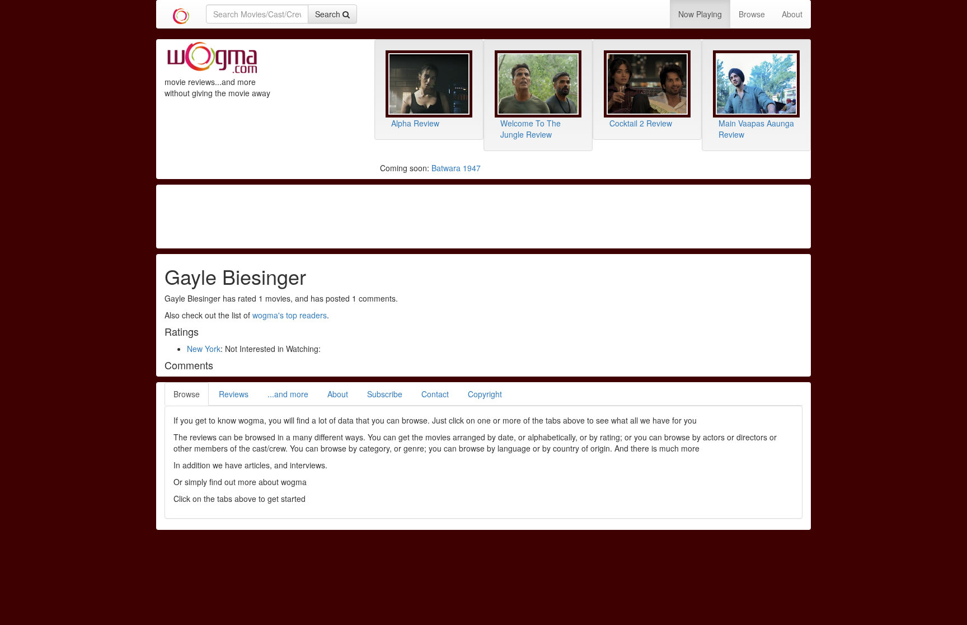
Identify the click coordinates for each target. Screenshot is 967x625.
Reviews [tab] (233, 394)
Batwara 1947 (456, 167)
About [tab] (337, 394)
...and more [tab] (287, 394)
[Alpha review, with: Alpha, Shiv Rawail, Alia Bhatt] (429, 84)
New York (203, 348)
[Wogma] (181, 14)
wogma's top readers (289, 315)
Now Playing (700, 14)
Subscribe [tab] (384, 394)
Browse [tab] (186, 394)
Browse (752, 14)
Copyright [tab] (485, 394)
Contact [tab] (435, 394)
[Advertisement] (483, 215)
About (792, 14)
